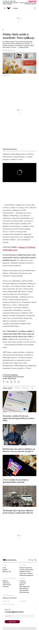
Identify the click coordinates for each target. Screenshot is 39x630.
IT (3, 29)
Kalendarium (23, 601)
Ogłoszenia (6, 583)
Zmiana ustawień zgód (26, 569)
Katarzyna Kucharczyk (10, 149)
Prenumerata (7, 584)
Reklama (5, 581)
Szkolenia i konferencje (10, 598)
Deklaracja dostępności (26, 575)
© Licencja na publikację (10, 375)
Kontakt (5, 569)
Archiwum (6, 586)
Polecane (17, 388)
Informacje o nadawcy (26, 573)
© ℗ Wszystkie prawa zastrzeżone (13, 377)
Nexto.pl (22, 584)
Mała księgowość (25, 586)
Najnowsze (25, 388)
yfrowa (15, 8)
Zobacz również (7, 388)
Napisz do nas (7, 571)
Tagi (32, 388)
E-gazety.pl (23, 583)
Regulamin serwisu (25, 571)
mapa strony (6, 601)
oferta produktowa (8, 604)
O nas (4, 567)
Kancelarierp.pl (24, 588)
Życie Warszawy (24, 592)
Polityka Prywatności (26, 567)
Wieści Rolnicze (24, 590)
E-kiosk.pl (22, 581)
